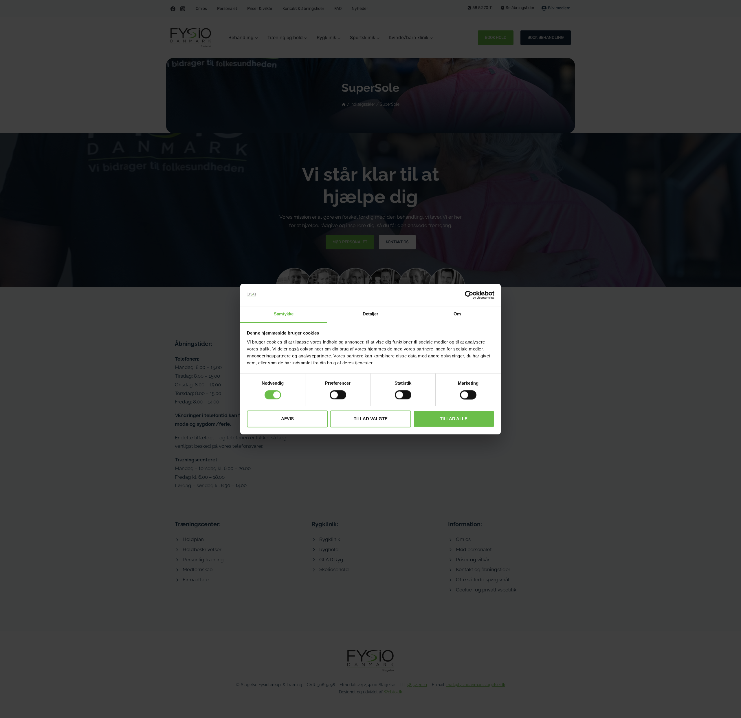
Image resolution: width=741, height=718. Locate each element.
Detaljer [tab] (371, 314)
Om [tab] (457, 314)
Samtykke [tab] (284, 314)
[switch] (338, 394)
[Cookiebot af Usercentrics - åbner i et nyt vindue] (469, 295)
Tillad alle (453, 418)
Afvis (287, 418)
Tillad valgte (371, 418)
